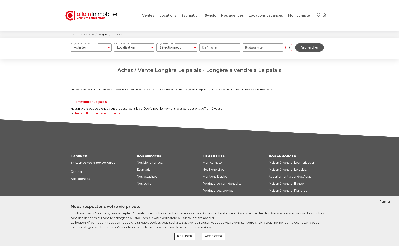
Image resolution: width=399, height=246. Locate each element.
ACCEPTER (213, 236)
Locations (167, 15)
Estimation (190, 15)
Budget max (254, 48)
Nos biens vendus (150, 162)
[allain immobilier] (91, 15)
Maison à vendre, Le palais (288, 170)
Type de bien (166, 43)
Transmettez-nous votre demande (98, 113)
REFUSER (184, 236)
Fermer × (386, 201)
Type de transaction (85, 43)
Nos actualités (147, 176)
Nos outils (144, 183)
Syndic (210, 15)
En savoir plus (164, 227)
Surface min (210, 48)
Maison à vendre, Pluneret (288, 190)
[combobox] (91, 47)
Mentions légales (215, 176)
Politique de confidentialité (222, 183)
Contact (76, 172)
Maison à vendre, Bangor (287, 183)
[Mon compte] (324, 15)
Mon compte (299, 15)
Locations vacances (266, 15)
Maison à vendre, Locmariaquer (291, 162)
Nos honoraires (213, 170)
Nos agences (232, 15)
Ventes (148, 15)
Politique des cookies (218, 190)
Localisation (123, 43)
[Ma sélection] (318, 15)
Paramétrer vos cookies (193, 227)
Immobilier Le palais (91, 102)
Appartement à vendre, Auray (290, 176)
